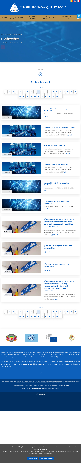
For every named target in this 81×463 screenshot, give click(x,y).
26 (42, 96)
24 (35, 96)
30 (57, 96)
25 (38, 96)
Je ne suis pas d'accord (47, 458)
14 (57, 91)
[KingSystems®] (40, 394)
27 (46, 96)
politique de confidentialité (55, 451)
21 (24, 96)
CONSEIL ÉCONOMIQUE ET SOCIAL (43, 7)
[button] (79, 16)
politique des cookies (46, 453)
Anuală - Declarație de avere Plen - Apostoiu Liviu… (57, 265)
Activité (20, 17)
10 (42, 91)
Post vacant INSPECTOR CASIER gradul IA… (59, 127)
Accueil (4, 17)
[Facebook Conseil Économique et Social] (40, 372)
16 (64, 91)
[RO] (71, 1)
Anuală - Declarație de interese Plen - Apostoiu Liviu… (58, 247)
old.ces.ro (66, 385)
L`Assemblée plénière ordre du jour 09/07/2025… (56, 109)
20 (20, 96)
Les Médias (45, 17)
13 (53, 91)
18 (71, 91)
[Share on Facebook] (3, 47)
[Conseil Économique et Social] (14, 7)
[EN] (75, 1)
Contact (54, 17)
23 (31, 96)
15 (60, 91)
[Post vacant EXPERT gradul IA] (21, 149)
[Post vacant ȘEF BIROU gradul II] (21, 168)
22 (27, 96)
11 (45, 91)
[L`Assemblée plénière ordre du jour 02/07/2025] (21, 186)
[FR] (78, 1)
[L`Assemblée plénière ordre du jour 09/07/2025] (21, 112)
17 (67, 91)
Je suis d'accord (32, 458)
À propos (11, 17)
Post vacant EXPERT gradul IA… (55, 146)
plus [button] (45, 116)
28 (49, 96)
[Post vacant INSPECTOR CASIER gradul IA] (21, 131)
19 (75, 91)
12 (49, 91)
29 (53, 96)
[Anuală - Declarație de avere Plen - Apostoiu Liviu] (21, 267)
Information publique (33, 17)
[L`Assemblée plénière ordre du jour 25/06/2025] (21, 205)
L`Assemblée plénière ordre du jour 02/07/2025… (56, 184)
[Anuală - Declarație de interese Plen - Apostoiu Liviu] (21, 248)
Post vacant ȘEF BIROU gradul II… (56, 164)
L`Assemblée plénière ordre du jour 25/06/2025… (56, 202)
